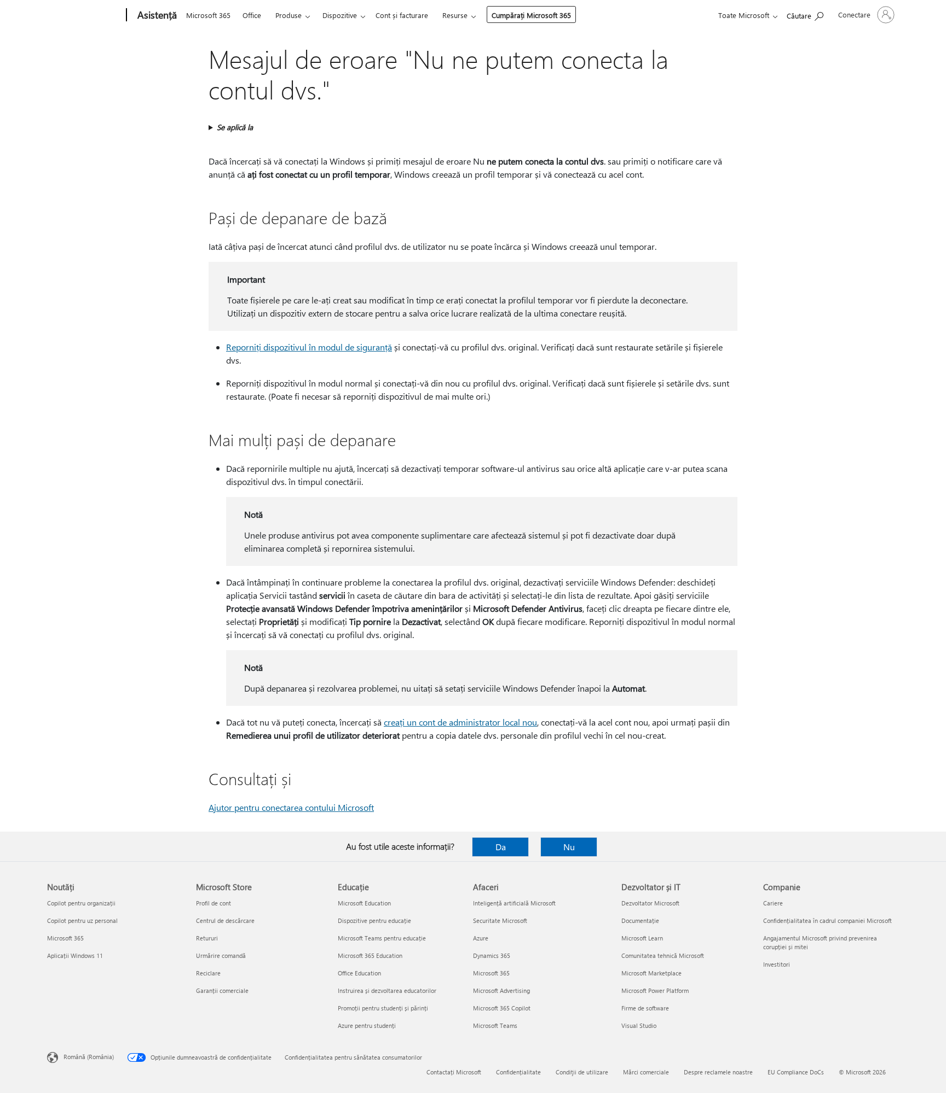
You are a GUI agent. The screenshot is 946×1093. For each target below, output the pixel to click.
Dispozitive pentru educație (374, 920)
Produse (288, 15)
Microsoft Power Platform (655, 990)
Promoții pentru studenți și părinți (383, 1008)
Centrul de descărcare (225, 920)
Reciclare (208, 973)
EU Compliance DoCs (796, 1072)
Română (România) (89, 1057)
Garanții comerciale (222, 990)
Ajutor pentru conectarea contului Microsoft (291, 807)
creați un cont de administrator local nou (460, 722)
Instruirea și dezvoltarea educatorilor (387, 990)
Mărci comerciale (646, 1072)
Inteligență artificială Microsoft (514, 903)
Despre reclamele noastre (718, 1072)
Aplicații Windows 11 (75, 955)
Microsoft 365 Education (370, 955)
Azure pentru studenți (367, 1025)
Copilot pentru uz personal (82, 920)
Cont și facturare (402, 15)
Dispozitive (339, 15)
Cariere (773, 903)
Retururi (207, 938)
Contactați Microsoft (453, 1072)
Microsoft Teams (495, 1025)
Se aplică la (235, 127)
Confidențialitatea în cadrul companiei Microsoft (827, 920)
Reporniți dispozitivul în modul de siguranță (309, 347)
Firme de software (645, 1008)
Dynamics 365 (491, 955)
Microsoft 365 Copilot (501, 1008)
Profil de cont (213, 903)
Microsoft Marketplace (651, 973)
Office (252, 15)
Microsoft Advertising (501, 990)
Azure (480, 938)
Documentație (640, 920)
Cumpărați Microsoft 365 (531, 15)
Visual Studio (638, 1025)
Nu (569, 846)
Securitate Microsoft (500, 920)
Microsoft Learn (642, 938)
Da (500, 846)
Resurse (455, 15)
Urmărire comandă (221, 955)
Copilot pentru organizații (81, 903)
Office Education (359, 973)
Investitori (776, 964)
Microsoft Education (364, 903)
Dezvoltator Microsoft (650, 903)
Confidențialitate (518, 1072)
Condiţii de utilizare (582, 1072)
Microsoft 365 (208, 15)
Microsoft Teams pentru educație (382, 938)
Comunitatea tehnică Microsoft (662, 955)
